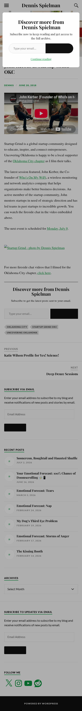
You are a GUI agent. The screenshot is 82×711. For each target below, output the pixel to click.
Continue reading (41, 59)
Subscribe (59, 48)
